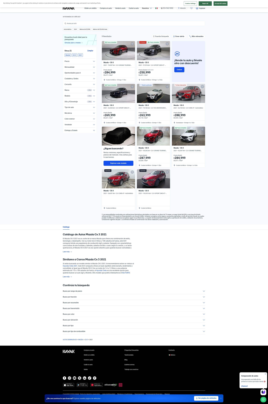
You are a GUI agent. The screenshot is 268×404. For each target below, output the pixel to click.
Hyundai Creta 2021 (70, 266)
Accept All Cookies (220, 3)
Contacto (172, 350)
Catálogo (66, 227)
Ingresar (202, 8)
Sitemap (167, 394)
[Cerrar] (221, 398)
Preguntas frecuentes (131, 350)
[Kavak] (69, 8)
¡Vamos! (244, 386)
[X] (79, 378)
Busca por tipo (68, 326)
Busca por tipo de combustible (74, 331)
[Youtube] (74, 378)
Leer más (66, 252)
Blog (125, 360)
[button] (67, 29)
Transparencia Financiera (154, 394)
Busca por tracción (70, 297)
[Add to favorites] (132, 43)
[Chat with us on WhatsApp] (263, 399)
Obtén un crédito (90, 8)
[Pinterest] (94, 378)
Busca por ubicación (70, 320)
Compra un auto (106, 8)
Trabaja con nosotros (131, 369)
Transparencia (139, 394)
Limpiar (90, 51)
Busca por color (68, 314)
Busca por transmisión (71, 308)
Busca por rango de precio (72, 291)
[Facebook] (64, 378)
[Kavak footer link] (69, 360)
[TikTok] (89, 378)
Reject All (205, 3)
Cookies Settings (190, 3)
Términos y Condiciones (124, 394)
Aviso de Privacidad (108, 394)
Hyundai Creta (101, 270)
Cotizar (179, 70)
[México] (156, 8)
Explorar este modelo (118, 163)
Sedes (86, 369)
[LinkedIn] (84, 378)
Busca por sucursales (71, 303)
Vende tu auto (120, 8)
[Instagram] (69, 378)
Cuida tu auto (134, 8)
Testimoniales (128, 355)
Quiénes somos (129, 364)
